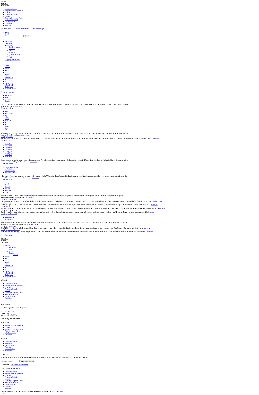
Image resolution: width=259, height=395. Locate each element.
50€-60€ (7, 188)
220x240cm (8, 156)
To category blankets (7, 92)
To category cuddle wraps (9, 210)
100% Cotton (9, 169)
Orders (11, 56)
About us (8, 12)
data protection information (19, 365)
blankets (7, 246)
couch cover (9, 266)
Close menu (8, 43)
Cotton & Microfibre (11, 167)
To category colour (7, 108)
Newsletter (8, 343)
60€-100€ (8, 190)
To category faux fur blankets (10, 230)
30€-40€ (7, 185)
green (6, 128)
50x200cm (8, 144)
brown (7, 119)
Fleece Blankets (10, 171)
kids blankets (9, 219)
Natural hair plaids (11, 172)
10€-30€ (7, 183)
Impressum (8, 25)
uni (6, 267)
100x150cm (8, 147)
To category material (7, 164)
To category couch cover (9, 199)
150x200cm (8, 153)
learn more (18, 106)
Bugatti (7, 101)
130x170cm (8, 151)
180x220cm (8, 155)
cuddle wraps (9, 271)
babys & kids (9, 273)
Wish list (11, 58)
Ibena (6, 97)
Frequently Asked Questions (14, 11)
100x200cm (8, 149)
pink (6, 122)
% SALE (8, 269)
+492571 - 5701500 (7, 311)
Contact (7, 16)
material (7, 262)
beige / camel (9, 113)
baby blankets (9, 217)
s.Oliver (7, 99)
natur (6, 111)
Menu (7, 32)
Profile (11, 50)
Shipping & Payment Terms (14, 18)
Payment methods (14, 54)
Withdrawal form (10, 333)
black (6, 115)
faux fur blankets (10, 276)
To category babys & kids (9, 214)
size (6, 260)
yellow (7, 117)
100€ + (7, 192)
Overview (12, 49)
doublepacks (9, 275)
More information (57, 391)
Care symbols (9, 345)
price (6, 264)
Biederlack (8, 95)
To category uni (6, 203)
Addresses (12, 52)
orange (7, 126)
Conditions (8, 23)
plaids (7, 258)
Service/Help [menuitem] (12, 15)
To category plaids (7, 137)
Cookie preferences (11, 9)
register (18, 47)
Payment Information (11, 14)
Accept (3, 393)
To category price (6, 180)
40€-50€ (7, 187)
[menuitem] (131, 9)
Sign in (11, 47)
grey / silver (8, 120)
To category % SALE (8, 206)
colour (7, 256)
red (6, 130)
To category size (6, 140)
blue (6, 124)
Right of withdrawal (11, 20)
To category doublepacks (9, 226)
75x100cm (8, 146)
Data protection (10, 21)
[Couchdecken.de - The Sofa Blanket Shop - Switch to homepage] (22, 29)
